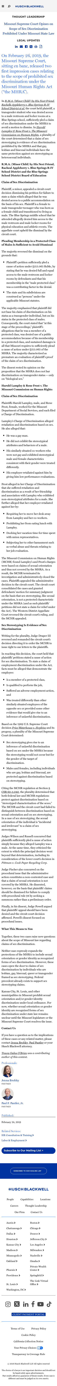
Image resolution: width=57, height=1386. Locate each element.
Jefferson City (37, 1239)
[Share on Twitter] (31, 47)
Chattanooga (13, 1228)
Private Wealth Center (38, 1268)
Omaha (34, 1261)
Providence (12, 1275)
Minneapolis (13, 1255)
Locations (45, 1199)
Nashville (35, 1255)
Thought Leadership (28, 16)
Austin (10, 1222)
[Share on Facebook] (26, 47)
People (10, 1199)
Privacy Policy (38, 1328)
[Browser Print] (36, 47)
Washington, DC (15, 1289)
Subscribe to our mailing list (27, 1171)
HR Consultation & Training (17, 1135)
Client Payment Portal (28, 1314)
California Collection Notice (28, 1341)
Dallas (10, 1233)
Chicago (34, 1228)
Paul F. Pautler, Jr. (13, 1103)
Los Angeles (37, 1244)
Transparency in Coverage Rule (28, 1354)
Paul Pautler (36, 1042)
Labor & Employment (13, 1140)
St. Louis (11, 1284)
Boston (34, 1222)
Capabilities (27, 1199)
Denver (34, 1233)
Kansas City (13, 1244)
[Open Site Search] (9, 6)
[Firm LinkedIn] (27, 1305)
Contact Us (36, 1212)
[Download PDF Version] (41, 47)
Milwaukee (36, 1250)
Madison (11, 1250)
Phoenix (11, 1270)
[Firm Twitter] (18, 1305)
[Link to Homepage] (29, 6)
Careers (14, 1205)
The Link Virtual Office (39, 1282)
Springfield (36, 1275)
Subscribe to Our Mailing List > (23, 1150)
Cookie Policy (28, 1335)
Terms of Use (18, 1328)
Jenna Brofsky (19, 1042)
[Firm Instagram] (9, 1305)
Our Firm (20, 1212)
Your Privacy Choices (25, 1347)
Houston (11, 1239)
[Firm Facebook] (34, 1305)
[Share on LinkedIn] (16, 47)
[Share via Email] (21, 47)
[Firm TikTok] (49, 1305)
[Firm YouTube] (41, 1305)
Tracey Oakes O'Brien (14, 1053)
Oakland (11, 1261)
